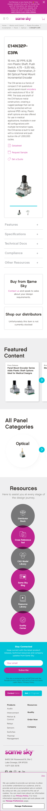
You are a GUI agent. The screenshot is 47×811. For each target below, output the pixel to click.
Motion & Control (11, 718)
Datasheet (17, 145)
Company (31, 727)
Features (11, 224)
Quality (30, 712)
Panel (16, 28)
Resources (32, 705)
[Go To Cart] (43, 18)
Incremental (6, 28)
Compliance (14, 253)
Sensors (10, 728)
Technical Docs (16, 243)
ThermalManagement (13, 737)
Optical (23, 28)
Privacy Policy (28, 682)
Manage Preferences (14, 801)
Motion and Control (17, 25)
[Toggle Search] (7, 19)
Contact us (13, 291)
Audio (10, 709)
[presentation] (42, 380)
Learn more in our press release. (23, 12)
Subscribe (23, 670)
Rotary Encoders (33, 25)
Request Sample (20, 152)
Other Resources (17, 262)
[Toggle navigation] (4, 19)
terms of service (31, 680)
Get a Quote (17, 159)
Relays (10, 724)
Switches (11, 732)
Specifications (15, 234)
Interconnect (13, 713)
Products (11, 705)
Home (4, 25)
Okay (43, 776)
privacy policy (15, 680)
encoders (31, 89)
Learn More (17, 682)
